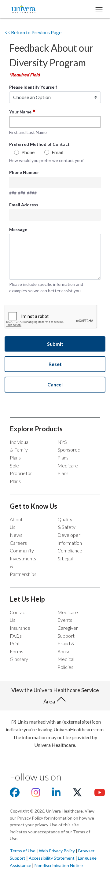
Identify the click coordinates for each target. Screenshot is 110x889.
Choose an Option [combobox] (32, 97)
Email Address (23, 204)
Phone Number (24, 172)
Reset (55, 364)
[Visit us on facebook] (15, 794)
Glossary (19, 659)
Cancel (55, 384)
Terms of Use (22, 850)
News (16, 535)
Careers (18, 543)
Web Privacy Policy (57, 850)
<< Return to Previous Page (33, 32)
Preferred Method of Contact (39, 144)
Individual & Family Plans (19, 449)
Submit (55, 344)
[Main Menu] (99, 9)
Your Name (20, 111)
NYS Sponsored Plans (68, 449)
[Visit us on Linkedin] (56, 794)
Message (18, 229)
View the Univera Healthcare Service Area (55, 696)
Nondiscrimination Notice (59, 865)
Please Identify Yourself (33, 87)
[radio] (16, 153)
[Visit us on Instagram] (35, 794)
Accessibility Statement (52, 858)
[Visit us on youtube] (99, 794)
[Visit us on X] (77, 794)
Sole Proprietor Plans (21, 473)
